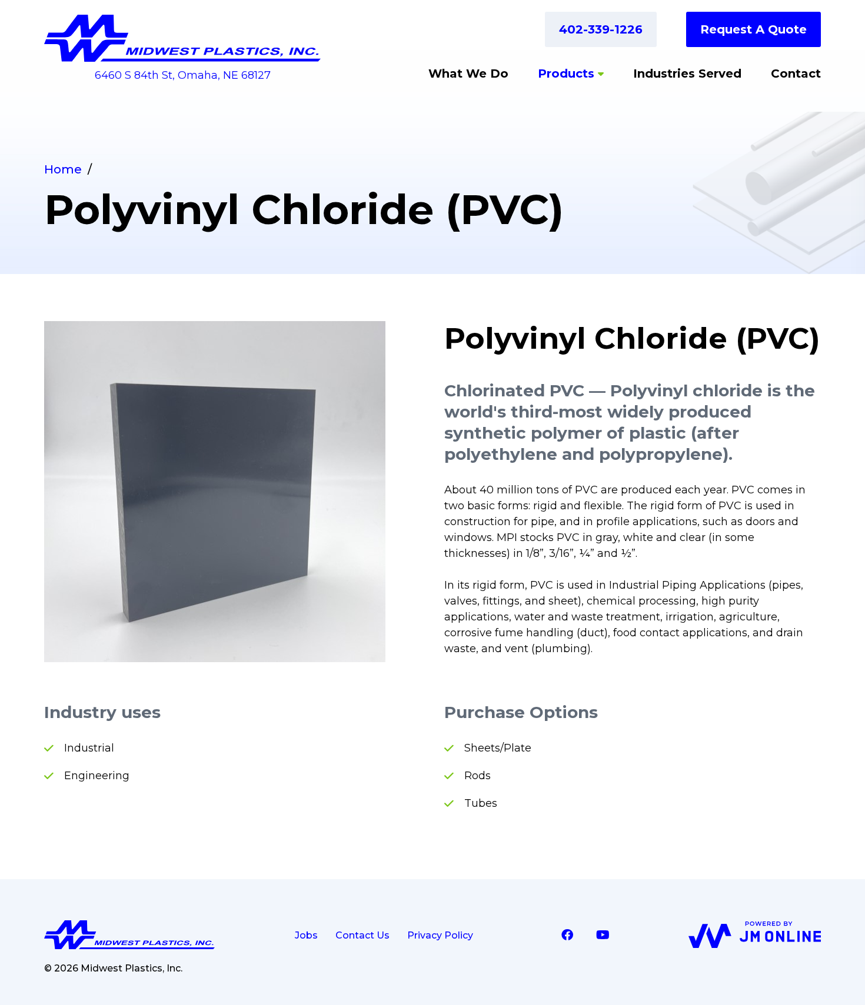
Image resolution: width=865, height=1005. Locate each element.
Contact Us (362, 935)
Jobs (306, 935)
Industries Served (687, 73)
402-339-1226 (601, 29)
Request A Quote (753, 29)
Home (63, 169)
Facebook (567, 935)
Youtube (602, 935)
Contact (796, 73)
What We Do (468, 73)
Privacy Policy (440, 935)
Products (566, 73)
